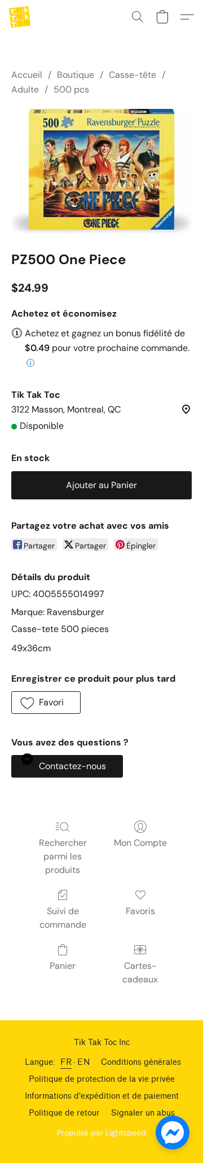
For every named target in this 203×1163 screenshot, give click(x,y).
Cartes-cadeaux (140, 972)
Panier (63, 966)
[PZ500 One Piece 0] (101, 171)
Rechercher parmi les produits (63, 856)
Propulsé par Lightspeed (101, 1132)
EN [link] (83, 1062)
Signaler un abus (143, 1113)
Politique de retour (64, 1113)
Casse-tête (132, 75)
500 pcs (71, 89)
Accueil (26, 75)
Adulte (25, 89)
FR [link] (66, 1062)
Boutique (75, 75)
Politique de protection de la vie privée (102, 1079)
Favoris (140, 911)
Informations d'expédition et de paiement (102, 1096)
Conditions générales (141, 1062)
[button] (20, 17)
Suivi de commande (62, 918)
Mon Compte (140, 843)
